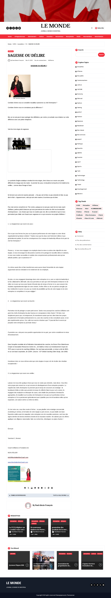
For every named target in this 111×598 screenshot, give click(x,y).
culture (34, 523)
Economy (80, 94)
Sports (79, 166)
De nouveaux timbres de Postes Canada (38, 529)
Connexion (80, 236)
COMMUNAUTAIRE (96, 208)
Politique (80, 144)
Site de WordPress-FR (84, 249)
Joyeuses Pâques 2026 (16, 565)
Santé (101, 215)
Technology (81, 180)
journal (95, 211)
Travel (79, 184)
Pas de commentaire (40, 60)
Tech (78, 171)
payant (79, 139)
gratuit (79, 112)
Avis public (80, 76)
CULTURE (79, 89)
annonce (79, 208)
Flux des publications (83, 240)
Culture (41, 36)
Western (80, 193)
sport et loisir (90, 218)
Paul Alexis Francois (17, 531)
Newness (80, 121)
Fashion (79, 103)
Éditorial (79, 98)
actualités (87, 205)
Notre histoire (99, 36)
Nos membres (87, 36)
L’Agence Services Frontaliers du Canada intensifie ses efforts (89, 567)
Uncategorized (82, 189)
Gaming (79, 107)
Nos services (59, 36)
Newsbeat (80, 125)
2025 (78, 205)
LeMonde (80, 215)
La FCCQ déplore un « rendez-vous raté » (17, 528)
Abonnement (32, 36)
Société (79, 157)
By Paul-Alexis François (17, 60)
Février (87, 211)
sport (79, 162)
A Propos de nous (20, 36)
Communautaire (82, 80)
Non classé (80, 130)
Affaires (11, 51)
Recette (79, 148)
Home (10, 36)
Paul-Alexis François (44, 505)
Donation (49, 36)
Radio (78, 36)
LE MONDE (55, 26)
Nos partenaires (91, 215)
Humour (79, 116)
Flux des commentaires (84, 244)
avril (87, 208)
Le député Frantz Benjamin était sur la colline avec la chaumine (41, 567)
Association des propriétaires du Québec (63, 566)
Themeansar (70, 595)
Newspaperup (60, 595)
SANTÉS (79, 153)
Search (80, 50)
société (79, 218)
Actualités (13, 521)
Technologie (81, 175)
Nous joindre (70, 36)
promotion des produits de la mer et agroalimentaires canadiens (60, 530)
